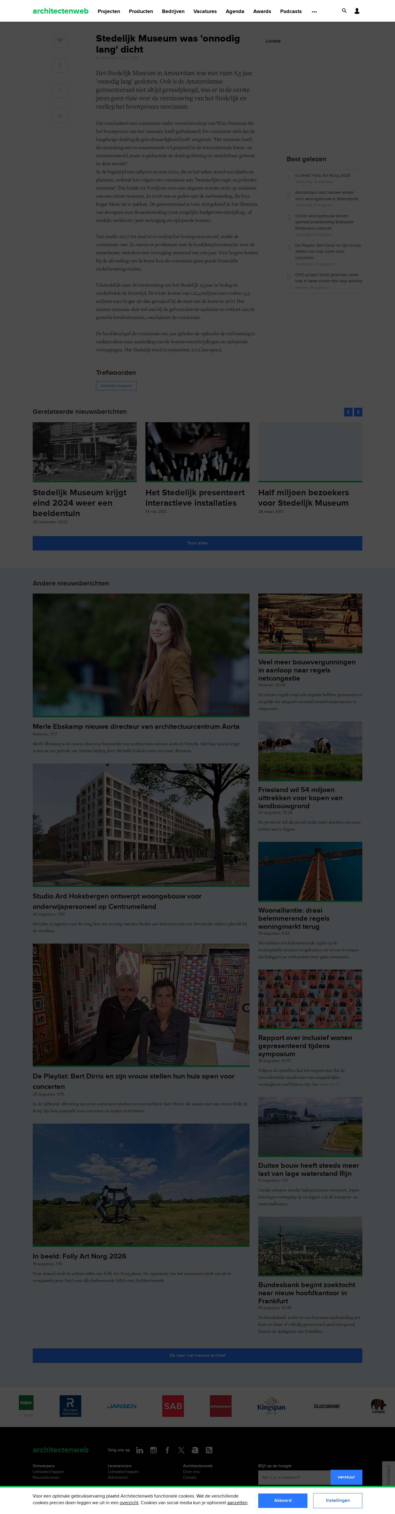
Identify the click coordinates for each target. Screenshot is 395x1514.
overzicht (129, 1503)
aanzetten (237, 1503)
